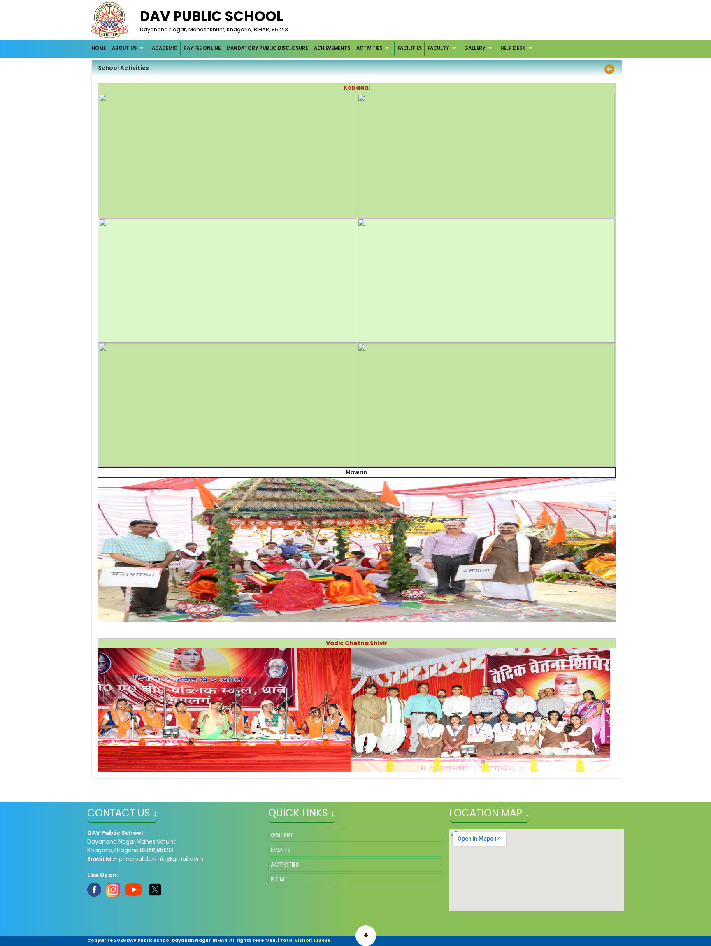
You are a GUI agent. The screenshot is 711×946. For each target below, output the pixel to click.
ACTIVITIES (369, 48)
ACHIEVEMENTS (332, 48)
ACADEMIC (164, 48)
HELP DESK (512, 48)
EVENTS (280, 850)
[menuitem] (99, 48)
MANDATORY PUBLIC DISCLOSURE (267, 48)
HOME (99, 48)
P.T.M (277, 879)
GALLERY (474, 48)
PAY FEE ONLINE (202, 48)
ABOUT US (124, 48)
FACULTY (438, 48)
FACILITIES (409, 48)
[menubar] (313, 48)
